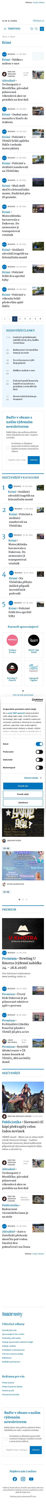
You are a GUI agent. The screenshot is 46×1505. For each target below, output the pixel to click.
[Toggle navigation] (5, 29)
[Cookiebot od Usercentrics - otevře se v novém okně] (32, 700)
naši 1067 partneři (16, 713)
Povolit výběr (23, 794)
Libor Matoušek (14, 840)
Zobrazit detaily (31, 778)
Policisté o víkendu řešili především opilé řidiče (13, 300)
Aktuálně (8, 81)
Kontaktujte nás (9, 1330)
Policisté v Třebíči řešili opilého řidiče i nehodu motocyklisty (15, 143)
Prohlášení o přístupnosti (13, 1350)
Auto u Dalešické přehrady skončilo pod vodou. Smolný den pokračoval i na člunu (16, 1239)
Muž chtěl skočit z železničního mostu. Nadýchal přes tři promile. (16, 191)
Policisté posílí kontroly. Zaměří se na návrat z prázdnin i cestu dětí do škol (26, 385)
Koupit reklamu (38, 3)
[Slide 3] (26, 899)
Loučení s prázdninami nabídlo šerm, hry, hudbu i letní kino (26, 340)
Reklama (28, 3)
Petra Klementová (15, 884)
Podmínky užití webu (11, 1338)
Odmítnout (23, 803)
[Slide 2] (23, 899)
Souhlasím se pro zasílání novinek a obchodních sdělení (25, 447)
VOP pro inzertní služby (12, 1354)
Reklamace (7, 1358)
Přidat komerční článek (12, 1387)
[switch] (39, 752)
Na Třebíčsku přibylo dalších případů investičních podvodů (20, 586)
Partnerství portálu (10, 1394)
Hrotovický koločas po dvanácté (24, 398)
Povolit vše (23, 786)
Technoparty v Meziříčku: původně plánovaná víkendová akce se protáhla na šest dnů (15, 92)
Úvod (4, 36)
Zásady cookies (9, 1346)
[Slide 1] (23, 691)
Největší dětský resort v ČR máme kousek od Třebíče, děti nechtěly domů (16, 1054)
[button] (42, 29)
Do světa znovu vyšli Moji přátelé (23, 362)
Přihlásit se (38, 21)
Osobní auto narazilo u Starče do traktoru (15, 118)
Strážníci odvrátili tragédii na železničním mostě (15, 254)
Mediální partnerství (11, 1362)
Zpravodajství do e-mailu (13, 1334)
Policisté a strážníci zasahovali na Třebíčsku (15, 167)
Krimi (6, 60)
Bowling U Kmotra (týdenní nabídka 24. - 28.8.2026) (22, 963)
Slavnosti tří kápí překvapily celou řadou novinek (22, 1127)
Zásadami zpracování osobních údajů (23, 445)
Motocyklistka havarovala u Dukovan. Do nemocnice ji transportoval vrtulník (11, 225)
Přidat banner (8, 1383)
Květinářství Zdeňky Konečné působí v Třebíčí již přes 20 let (15, 1028)
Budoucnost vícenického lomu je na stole (25, 351)
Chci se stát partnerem (23, 695)
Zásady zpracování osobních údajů (17, 1342)
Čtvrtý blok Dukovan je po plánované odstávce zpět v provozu (15, 1000)
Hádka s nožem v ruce (12, 62)
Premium (9, 958)
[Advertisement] (23, 10)
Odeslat (34, 460)
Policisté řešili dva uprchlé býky (13, 276)
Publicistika (11, 1122)
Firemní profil (8, 1390)
